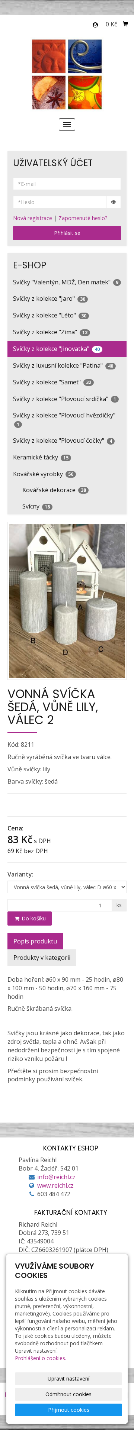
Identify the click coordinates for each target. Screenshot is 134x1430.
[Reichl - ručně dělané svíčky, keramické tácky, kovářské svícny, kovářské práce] (67, 74)
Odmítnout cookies (68, 1394)
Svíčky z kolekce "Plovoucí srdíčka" (64, 399)
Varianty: (20, 874)
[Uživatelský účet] (95, 25)
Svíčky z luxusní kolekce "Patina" (63, 365)
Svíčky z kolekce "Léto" (49, 315)
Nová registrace (32, 218)
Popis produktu (35, 941)
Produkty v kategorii (41, 957)
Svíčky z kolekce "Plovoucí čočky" (62, 440)
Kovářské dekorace (54, 490)
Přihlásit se (67, 232)
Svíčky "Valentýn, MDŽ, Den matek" (65, 282)
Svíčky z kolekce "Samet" (52, 382)
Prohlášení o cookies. (40, 1358)
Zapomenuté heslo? (83, 218)
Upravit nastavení (68, 1378)
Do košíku (33, 918)
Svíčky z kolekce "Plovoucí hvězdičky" (64, 419)
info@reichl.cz (56, 1177)
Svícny (36, 506)
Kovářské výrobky (43, 474)
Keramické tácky (40, 457)
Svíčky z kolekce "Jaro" (49, 298)
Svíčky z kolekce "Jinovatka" (56, 349)
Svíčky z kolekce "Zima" (50, 332)
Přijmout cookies (68, 1409)
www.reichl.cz (55, 1185)
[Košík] (125, 24)
